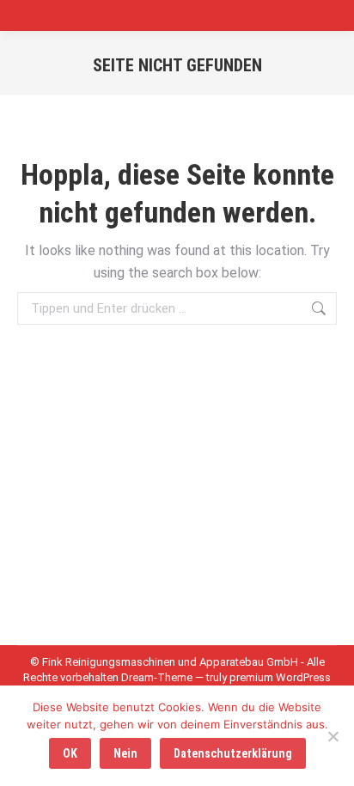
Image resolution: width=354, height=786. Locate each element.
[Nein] (332, 736)
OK (70, 753)
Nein (125, 753)
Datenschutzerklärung (233, 753)
